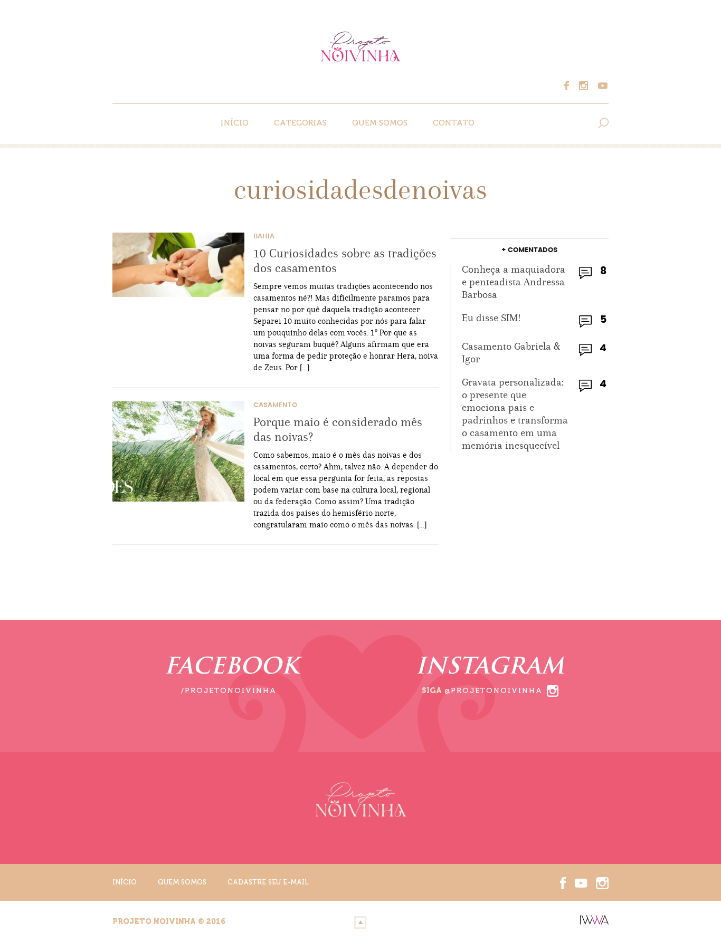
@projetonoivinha (493, 690)
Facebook (571, 86)
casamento (275, 405)
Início (235, 123)
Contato (454, 123)
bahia (263, 236)
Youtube (601, 86)
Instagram (586, 86)
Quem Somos (379, 123)
